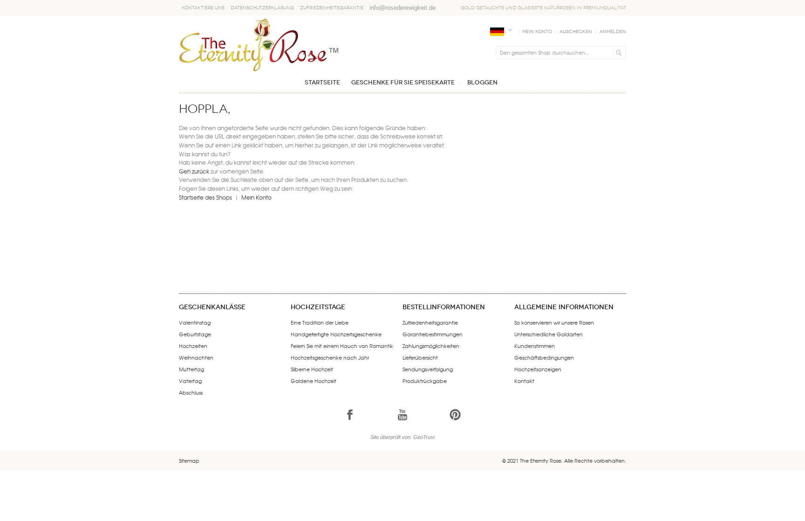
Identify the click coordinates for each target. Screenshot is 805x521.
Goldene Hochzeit (313, 380)
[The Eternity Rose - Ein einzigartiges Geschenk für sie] (259, 44)
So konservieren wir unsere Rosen (554, 322)
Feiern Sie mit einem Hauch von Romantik (342, 345)
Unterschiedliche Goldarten (548, 334)
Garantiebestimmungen (432, 334)
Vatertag (190, 380)
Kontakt (524, 380)
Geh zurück (194, 171)
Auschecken (575, 31)
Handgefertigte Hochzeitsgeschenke (336, 334)
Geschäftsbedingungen (544, 357)
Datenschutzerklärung (262, 8)
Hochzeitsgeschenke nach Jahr (330, 357)
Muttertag (191, 369)
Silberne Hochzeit (312, 369)
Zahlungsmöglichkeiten (430, 345)
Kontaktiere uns (203, 8)
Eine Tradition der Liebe (319, 322)
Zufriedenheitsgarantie (331, 8)
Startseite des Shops (205, 197)
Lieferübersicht (420, 357)
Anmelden (613, 31)
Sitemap (189, 460)
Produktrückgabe (424, 380)
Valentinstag (195, 322)
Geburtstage (195, 334)
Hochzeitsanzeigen (537, 369)
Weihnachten (196, 357)
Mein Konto (537, 31)
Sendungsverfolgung (427, 369)
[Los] (617, 53)
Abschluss (191, 392)
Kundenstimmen (534, 345)
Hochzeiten (193, 345)
